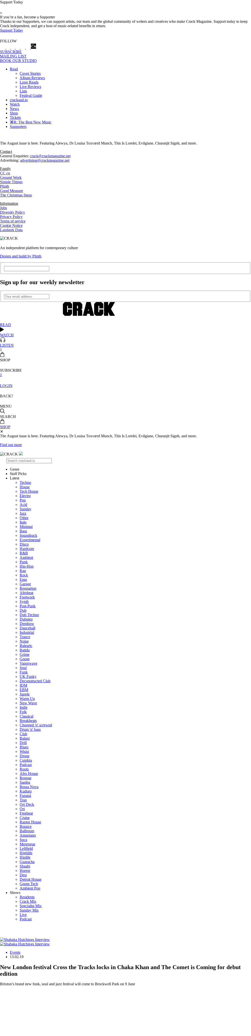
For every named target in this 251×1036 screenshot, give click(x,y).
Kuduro (26, 791)
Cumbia (26, 760)
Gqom (24, 659)
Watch (15, 104)
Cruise (25, 818)
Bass (23, 531)
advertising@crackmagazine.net (44, 160)
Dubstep (26, 619)
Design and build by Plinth (20, 256)
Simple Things (11, 182)
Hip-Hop (27, 566)
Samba (25, 782)
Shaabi (25, 866)
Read (14, 69)
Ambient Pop (30, 888)
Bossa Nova (29, 787)
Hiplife (25, 857)
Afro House (29, 773)
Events (15, 952)
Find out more (11, 445)
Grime (24, 654)
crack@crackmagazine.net (50, 156)
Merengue (27, 844)
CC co (5, 173)
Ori (22, 809)
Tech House (29, 491)
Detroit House (30, 879)
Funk (24, 672)
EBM (24, 690)
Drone (24, 756)
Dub (23, 610)
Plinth (4, 186)
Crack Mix (28, 901)
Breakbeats (28, 721)
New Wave (28, 703)
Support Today (11, 30)
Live (23, 915)
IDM (23, 685)
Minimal (26, 526)
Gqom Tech (29, 884)
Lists (23, 91)
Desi (23, 875)
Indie (23, 707)
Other (24, 518)
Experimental (30, 540)
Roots (24, 769)
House (25, 487)
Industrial (27, 632)
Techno (25, 482)
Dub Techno (29, 615)
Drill (23, 743)
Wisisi (24, 751)
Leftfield (26, 848)
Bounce (26, 826)
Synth (24, 601)
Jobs (3, 208)
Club (23, 734)
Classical (26, 716)
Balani (25, 738)
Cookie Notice (11, 225)
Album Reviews (32, 78)
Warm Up (27, 698)
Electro (25, 496)
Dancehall (27, 628)
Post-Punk (28, 606)
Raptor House (30, 822)
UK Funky (28, 676)
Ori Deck (27, 804)
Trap (23, 800)
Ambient (26, 557)
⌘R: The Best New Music (30, 122)
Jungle (25, 694)
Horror (25, 870)
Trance (25, 637)
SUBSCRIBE (11, 52)
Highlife (26, 853)
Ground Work (11, 177)
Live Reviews (30, 87)
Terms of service (12, 221)
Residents (27, 897)
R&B (24, 553)
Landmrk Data (11, 230)
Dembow (27, 624)
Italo (23, 522)
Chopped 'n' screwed (36, 725)
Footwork (27, 597)
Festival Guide (31, 95)
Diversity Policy (12, 212)
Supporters (18, 126)
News (14, 109)
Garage (25, 584)
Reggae (25, 778)
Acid (23, 504)
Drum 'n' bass (30, 729)
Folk (23, 712)
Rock (24, 575)
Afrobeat (26, 593)
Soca (23, 840)
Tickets (15, 117)
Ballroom (27, 831)
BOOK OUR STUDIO (18, 61)
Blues (24, 747)
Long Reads (29, 82)
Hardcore (27, 549)
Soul (23, 668)
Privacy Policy (11, 217)
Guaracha (27, 862)
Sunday (25, 509)
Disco (24, 544)
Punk (24, 562)
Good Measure (11, 191)
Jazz (23, 513)
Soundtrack (28, 535)
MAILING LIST (13, 56)
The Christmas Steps (16, 195)
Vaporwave (28, 663)
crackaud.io (19, 100)
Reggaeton (28, 588)
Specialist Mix (31, 906)
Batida (25, 650)
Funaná (25, 795)
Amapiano (28, 835)
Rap (23, 571)
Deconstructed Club (35, 681)
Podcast (26, 765)
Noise (24, 641)
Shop (14, 113)
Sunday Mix (29, 910)
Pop (23, 500)
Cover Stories (30, 73)
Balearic (26, 646)
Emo (23, 579)
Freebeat (26, 813)
